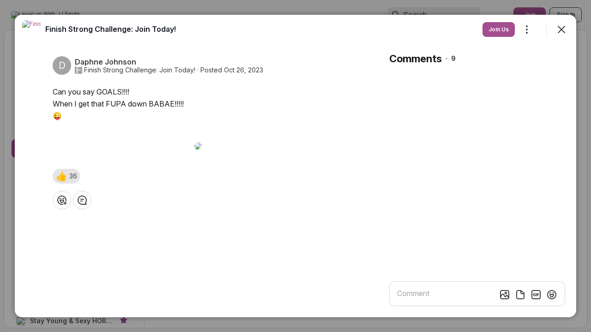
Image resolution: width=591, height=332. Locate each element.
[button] (66, 176)
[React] (62, 200)
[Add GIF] (536, 294)
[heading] (110, 29)
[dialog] (295, 166)
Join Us (498, 29)
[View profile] (31, 29)
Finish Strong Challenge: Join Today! (139, 70)
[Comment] (82, 200)
